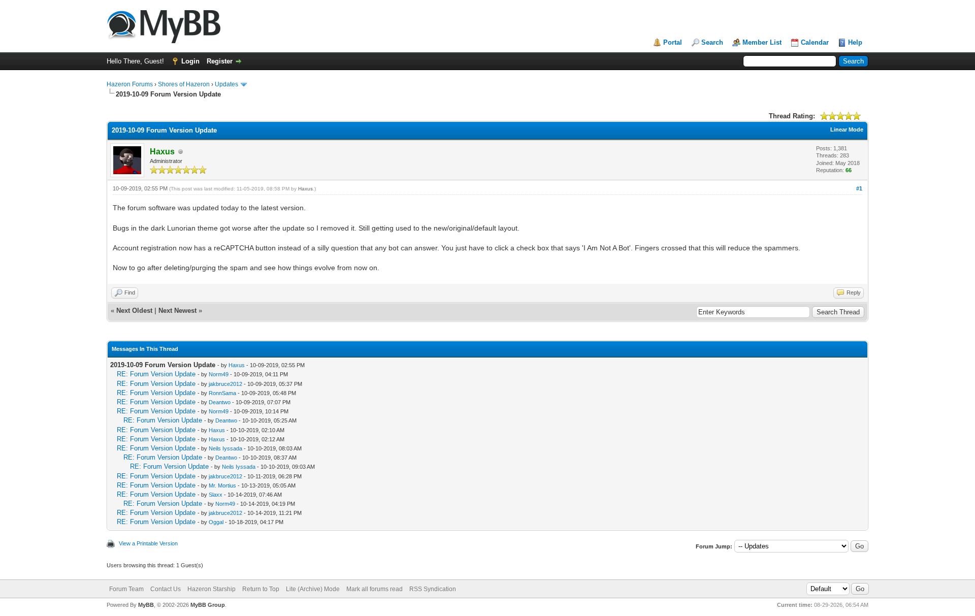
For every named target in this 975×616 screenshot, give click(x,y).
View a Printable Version (148, 543)
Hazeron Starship (211, 589)
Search (712, 42)
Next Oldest (134, 310)
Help (855, 42)
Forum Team (126, 589)
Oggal (216, 522)
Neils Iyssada (225, 448)
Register (220, 61)
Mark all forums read (374, 589)
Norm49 (219, 374)
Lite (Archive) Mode (313, 589)
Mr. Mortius (222, 485)
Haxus (305, 188)
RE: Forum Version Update (156, 374)
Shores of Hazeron (184, 84)
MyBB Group (207, 605)
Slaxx (215, 495)
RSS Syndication (432, 589)
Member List (762, 42)
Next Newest (177, 310)
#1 (859, 188)
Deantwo (220, 402)
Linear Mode (846, 129)
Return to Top (260, 589)
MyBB (146, 605)
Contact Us (165, 589)
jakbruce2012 (225, 384)
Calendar (815, 42)
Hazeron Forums (130, 84)
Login (190, 61)
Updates (226, 84)
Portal (672, 42)
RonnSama (222, 393)
